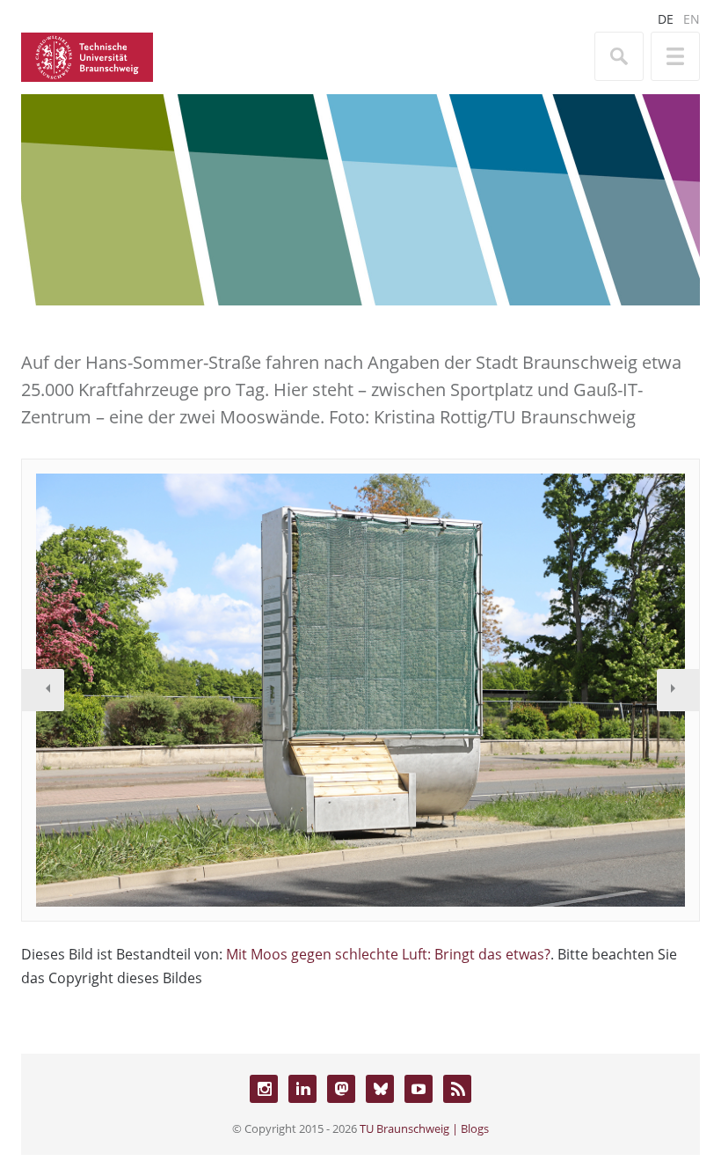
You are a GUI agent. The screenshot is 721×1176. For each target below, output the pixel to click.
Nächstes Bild (678, 690)
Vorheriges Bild (43, 690)
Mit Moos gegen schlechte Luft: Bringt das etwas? (388, 954)
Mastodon (341, 1089)
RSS (457, 1089)
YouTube (418, 1089)
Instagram (264, 1089)
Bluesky (380, 1089)
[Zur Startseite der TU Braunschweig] (87, 55)
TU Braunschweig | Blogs (424, 1128)
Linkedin (302, 1089)
